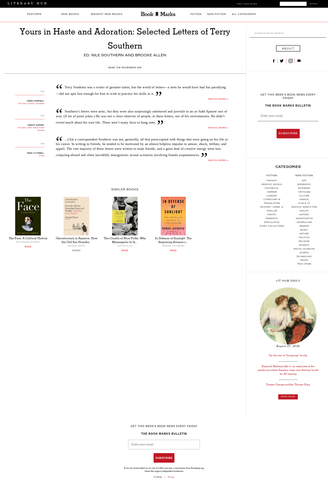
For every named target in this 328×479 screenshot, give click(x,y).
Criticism (304, 192)
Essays (304, 199)
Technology (304, 256)
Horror (272, 192)
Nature (304, 234)
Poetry (271, 215)
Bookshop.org (197, 468)
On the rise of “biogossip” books (288, 355)
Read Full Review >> (218, 99)
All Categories (244, 14)
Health (304, 211)
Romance (272, 218)
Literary (271, 196)
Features (34, 14)
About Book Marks (247, 4)
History (304, 215)
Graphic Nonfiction (304, 207)
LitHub (159, 476)
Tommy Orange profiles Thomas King (288, 384)
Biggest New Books (106, 14)
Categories (288, 167)
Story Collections (272, 226)
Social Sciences (304, 249)
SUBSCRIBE (288, 133)
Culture (304, 196)
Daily (288, 281)
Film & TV (304, 203)
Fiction (196, 14)
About (288, 48)
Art (304, 181)
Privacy (171, 476)
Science (304, 245)
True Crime (304, 264)
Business (304, 188)
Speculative (272, 222)
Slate (41, 156)
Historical (272, 188)
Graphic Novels (272, 184)
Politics (304, 237)
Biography (304, 184)
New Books (70, 14)
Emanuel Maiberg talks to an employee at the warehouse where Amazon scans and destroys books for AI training (288, 370)
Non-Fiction (216, 14)
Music (304, 230)
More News (288, 397)
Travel (304, 260)
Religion (304, 241)
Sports (304, 253)
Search (314, 4)
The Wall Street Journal (31, 103)
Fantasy (271, 181)
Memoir (304, 226)
